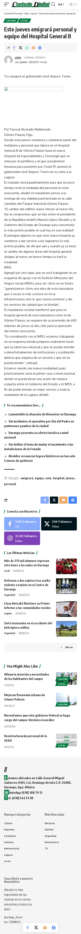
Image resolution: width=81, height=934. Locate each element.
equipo (39, 478)
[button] (7, 4)
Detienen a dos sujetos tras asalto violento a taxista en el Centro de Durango (27, 585)
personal (10, 484)
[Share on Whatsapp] (27, 47)
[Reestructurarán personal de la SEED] (66, 740)
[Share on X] (20, 47)
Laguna (11, 20)
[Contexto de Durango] (30, 4)
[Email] (33, 47)
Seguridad (9, 594)
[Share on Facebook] (14, 47)
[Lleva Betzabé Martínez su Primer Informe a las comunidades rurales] (66, 609)
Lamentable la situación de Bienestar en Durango (42, 414)
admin (18, 57)
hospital (58, 478)
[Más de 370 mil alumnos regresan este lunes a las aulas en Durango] (66, 566)
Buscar (69, 647)
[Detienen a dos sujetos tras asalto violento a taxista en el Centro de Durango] (66, 586)
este (48, 478)
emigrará (27, 478)
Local (24, 20)
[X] (59, 523)
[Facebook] (22, 523)
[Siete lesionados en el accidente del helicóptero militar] (66, 629)
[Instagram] (22, 538)
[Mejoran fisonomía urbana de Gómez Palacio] (66, 699)
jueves (70, 478)
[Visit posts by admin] (8, 60)
